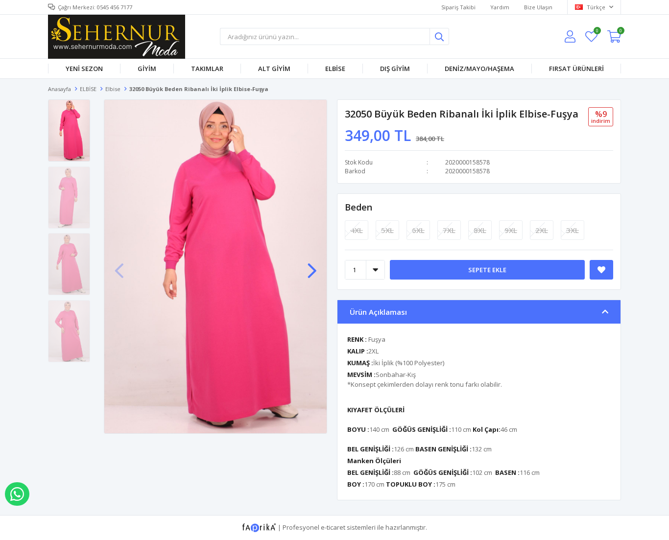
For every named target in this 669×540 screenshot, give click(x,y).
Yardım (499, 7)
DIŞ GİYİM (395, 68)
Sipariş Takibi (458, 7)
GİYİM (147, 68)
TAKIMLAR (207, 68)
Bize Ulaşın (538, 7)
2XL (541, 230)
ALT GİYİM (274, 68)
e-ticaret (333, 526)
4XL (356, 230)
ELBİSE (335, 68)
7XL (449, 230)
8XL (480, 230)
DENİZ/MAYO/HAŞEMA (479, 68)
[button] (312, 266)
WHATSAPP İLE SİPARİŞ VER (17, 494)
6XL (418, 230)
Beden (358, 207)
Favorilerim (596, 32)
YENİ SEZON (84, 68)
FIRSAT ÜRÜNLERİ (576, 68)
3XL (572, 230)
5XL (387, 230)
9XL (510, 230)
